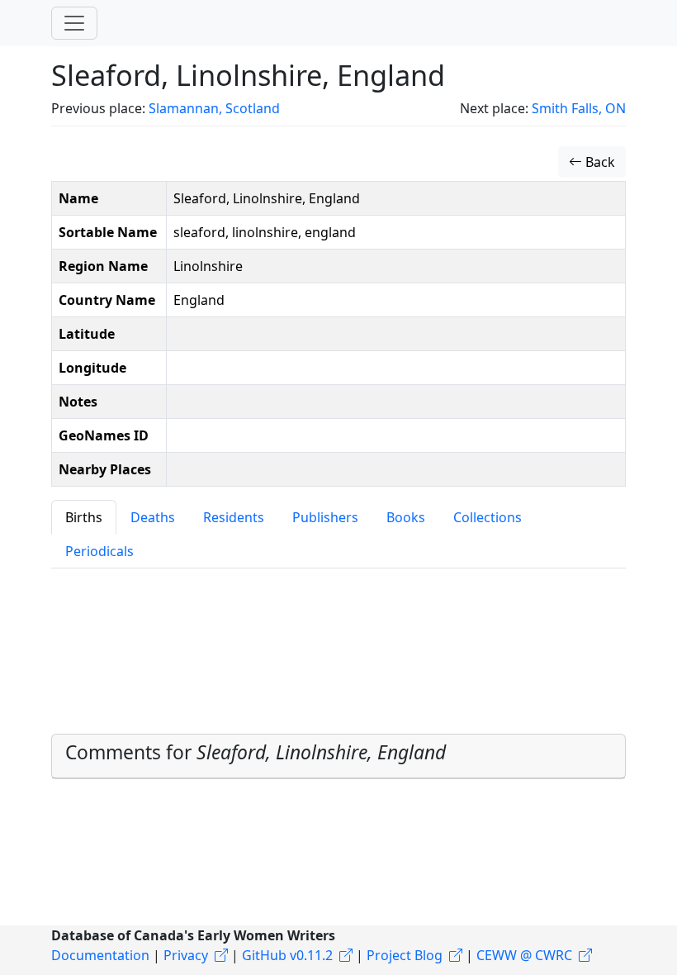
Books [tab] (405, 517)
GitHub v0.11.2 (287, 955)
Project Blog (405, 955)
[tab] (338, 756)
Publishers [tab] (325, 517)
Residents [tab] (233, 517)
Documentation (100, 955)
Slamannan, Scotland (214, 108)
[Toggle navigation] (74, 23)
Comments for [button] (255, 752)
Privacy (185, 955)
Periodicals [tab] (99, 551)
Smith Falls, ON (579, 108)
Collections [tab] (487, 517)
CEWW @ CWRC (524, 955)
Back (598, 162)
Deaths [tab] (152, 517)
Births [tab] (83, 517)
